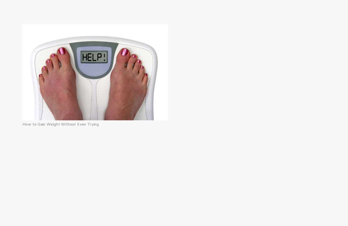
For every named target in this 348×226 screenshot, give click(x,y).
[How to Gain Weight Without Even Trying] (95, 27)
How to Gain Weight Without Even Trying (60, 125)
